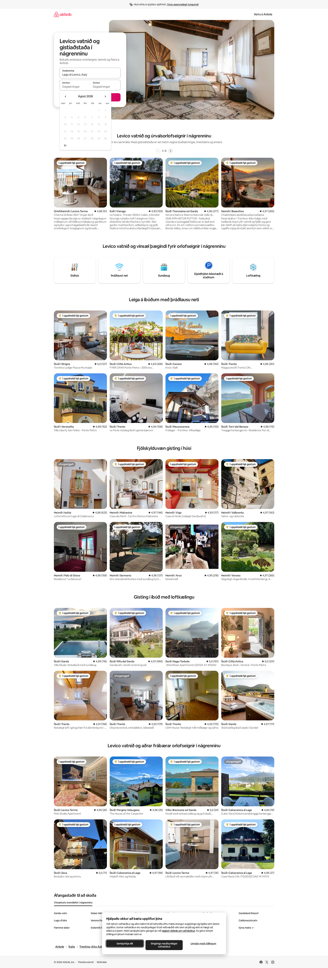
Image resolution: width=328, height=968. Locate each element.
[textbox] (74, 87)
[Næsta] (170, 151)
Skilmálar (102, 962)
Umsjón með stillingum (203, 943)
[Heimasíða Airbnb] (62, 14)
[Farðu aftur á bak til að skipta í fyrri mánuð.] (66, 96)
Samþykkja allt (125, 943)
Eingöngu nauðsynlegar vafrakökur (164, 945)
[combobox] (90, 75)
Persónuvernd (85, 962)
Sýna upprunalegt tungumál (183, 4)
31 (65, 145)
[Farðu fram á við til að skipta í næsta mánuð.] (105, 96)
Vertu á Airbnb (263, 14)
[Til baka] (157, 151)
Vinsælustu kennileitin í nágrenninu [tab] (73, 902)
